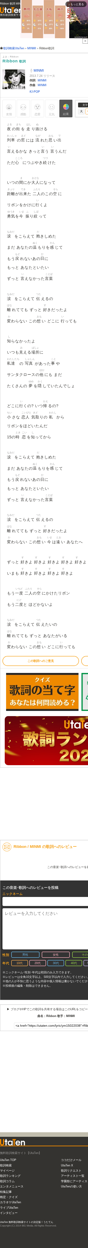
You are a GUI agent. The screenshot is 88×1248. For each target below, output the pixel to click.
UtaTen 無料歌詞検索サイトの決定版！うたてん (26, 1222)
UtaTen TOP (8, 1160)
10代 (19, 963)
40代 (74, 963)
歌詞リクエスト (71, 1170)
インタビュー (9, 1213)
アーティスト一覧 (72, 1175)
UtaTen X (67, 1165)
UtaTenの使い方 (71, 1186)
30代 (56, 963)
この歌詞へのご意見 (41, 661)
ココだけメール (71, 1160)
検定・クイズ (9, 1197)
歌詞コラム (7, 1181)
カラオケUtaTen (10, 1202)
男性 (25, 954)
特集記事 (6, 1192)
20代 (38, 963)
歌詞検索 (6, 1165)
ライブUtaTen (9, 1207)
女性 (56, 954)
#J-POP (35, 91)
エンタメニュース (11, 1186)
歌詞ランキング (10, 1175)
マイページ (7, 1170)
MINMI (38, 70)
